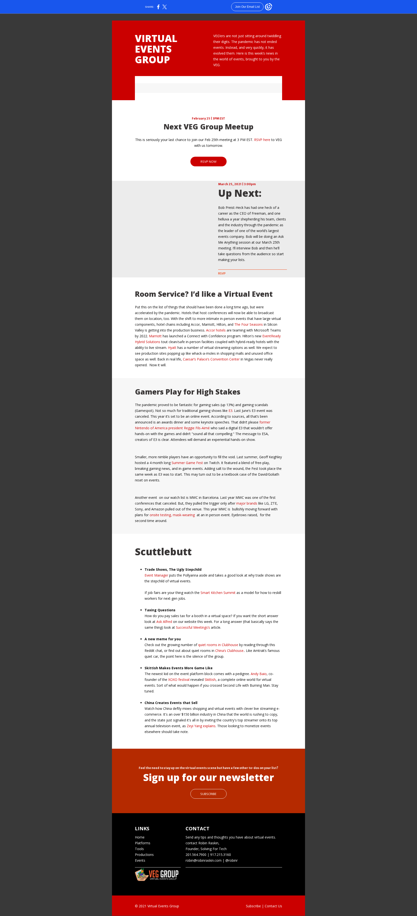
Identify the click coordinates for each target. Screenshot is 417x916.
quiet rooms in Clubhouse (218, 644)
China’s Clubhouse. (229, 650)
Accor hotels (216, 330)
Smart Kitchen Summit (218, 592)
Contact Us (273, 906)
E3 (230, 410)
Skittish (210, 679)
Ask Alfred (164, 621)
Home (140, 837)
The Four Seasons (248, 324)
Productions (144, 854)
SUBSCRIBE (208, 794)
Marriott (155, 336)
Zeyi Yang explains (201, 726)
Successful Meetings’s (193, 627)
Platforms (142, 843)
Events (140, 860)
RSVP (222, 273)
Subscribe (253, 906)
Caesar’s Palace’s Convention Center (211, 359)
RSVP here (262, 139)
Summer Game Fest (187, 462)
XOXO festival (178, 679)
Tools (139, 848)
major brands (246, 503)
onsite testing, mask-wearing (172, 515)
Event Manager (156, 575)
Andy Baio (259, 673)
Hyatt (172, 347)
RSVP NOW (208, 161)
